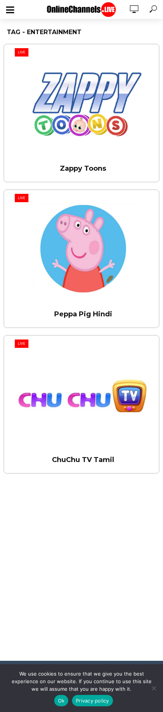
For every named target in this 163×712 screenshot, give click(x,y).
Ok (61, 701)
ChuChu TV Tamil (83, 460)
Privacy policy (92, 701)
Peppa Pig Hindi (83, 314)
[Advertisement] (81, 571)
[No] (153, 688)
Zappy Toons (83, 168)
